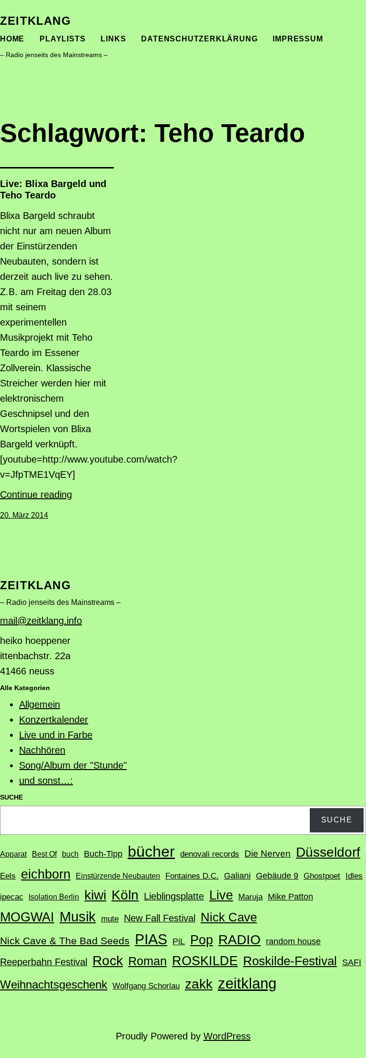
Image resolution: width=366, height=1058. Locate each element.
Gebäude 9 (277, 875)
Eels (8, 875)
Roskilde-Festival (290, 961)
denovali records (209, 854)
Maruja (250, 896)
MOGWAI (27, 917)
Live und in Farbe (55, 735)
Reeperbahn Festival (43, 962)
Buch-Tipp (103, 854)
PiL (179, 941)
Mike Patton (290, 896)
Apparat (13, 854)
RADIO (239, 939)
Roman (147, 961)
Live (221, 895)
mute (110, 918)
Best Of (44, 854)
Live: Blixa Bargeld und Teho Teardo (53, 189)
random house (293, 941)
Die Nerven (267, 854)
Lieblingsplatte (174, 896)
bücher (151, 851)
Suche (337, 820)
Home (12, 39)
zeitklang (35, 20)
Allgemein (39, 704)
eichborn (46, 874)
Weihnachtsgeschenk (53, 984)
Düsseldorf (328, 852)
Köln (125, 894)
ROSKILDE (205, 961)
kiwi (95, 895)
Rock (107, 960)
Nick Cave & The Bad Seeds (65, 941)
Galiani (237, 875)
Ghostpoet (322, 875)
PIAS (151, 939)
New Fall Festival (159, 918)
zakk (199, 984)
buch (70, 854)
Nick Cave (229, 917)
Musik (78, 916)
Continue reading (36, 494)
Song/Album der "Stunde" (73, 765)
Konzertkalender (53, 719)
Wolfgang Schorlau (146, 985)
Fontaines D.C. (192, 875)
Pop (201, 939)
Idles (354, 875)
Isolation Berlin (54, 897)
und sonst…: (46, 780)
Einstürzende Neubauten (118, 876)
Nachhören (42, 750)
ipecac (11, 896)
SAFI (351, 962)
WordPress (227, 1036)
